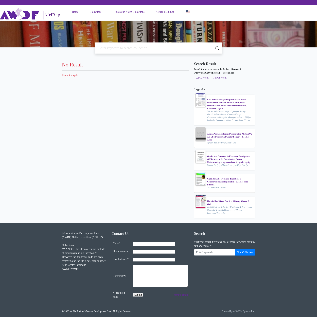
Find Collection (245, 252)
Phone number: (121, 251)
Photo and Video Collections (129, 11)
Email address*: (121, 259)
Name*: (117, 243)
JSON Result (220, 77)
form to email (181, 294)
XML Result (202, 77)
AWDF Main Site (165, 11)
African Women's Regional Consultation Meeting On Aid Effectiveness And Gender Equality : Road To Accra (229, 137)
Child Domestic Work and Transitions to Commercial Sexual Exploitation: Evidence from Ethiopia (227, 182)
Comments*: (119, 276)
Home (75, 11)
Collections (95, 11)
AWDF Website (70, 268)
